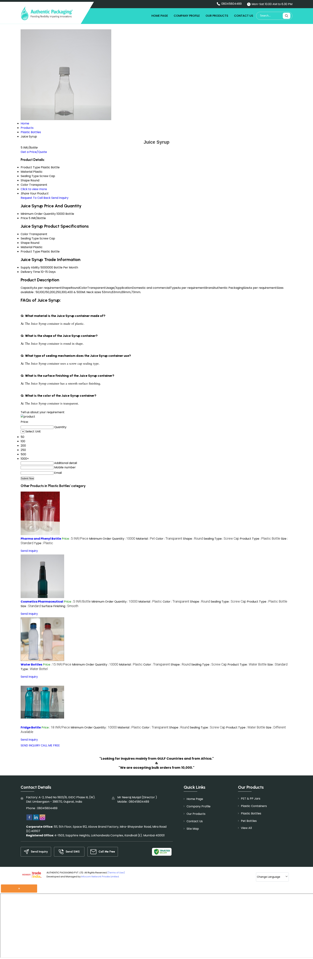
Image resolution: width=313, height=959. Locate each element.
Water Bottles (31, 664)
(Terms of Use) (116, 872)
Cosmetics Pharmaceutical (42, 601)
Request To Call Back (36, 198)
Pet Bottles (249, 821)
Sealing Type (30, 238)
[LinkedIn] (36, 817)
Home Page (159, 16)
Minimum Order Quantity (38, 214)
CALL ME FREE (50, 745)
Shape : (193, 539)
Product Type (30, 251)
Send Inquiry (59, 198)
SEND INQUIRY (30, 745)
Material (26, 247)
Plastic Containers (254, 806)
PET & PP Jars (250, 798)
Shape (25, 243)
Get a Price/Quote (34, 152)
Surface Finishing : (59, 606)
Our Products (217, 16)
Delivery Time (30, 272)
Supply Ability (30, 267)
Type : (43, 543)
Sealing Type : (221, 539)
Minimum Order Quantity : (112, 539)
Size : (31, 606)
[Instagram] (42, 817)
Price (24, 218)
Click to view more (34, 189)
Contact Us (243, 16)
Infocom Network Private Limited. (100, 876)
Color (24, 234)
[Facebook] (29, 817)
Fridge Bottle (31, 727)
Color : (169, 539)
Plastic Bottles (251, 813)
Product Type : (260, 539)
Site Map (193, 829)
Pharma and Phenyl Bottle (41, 539)
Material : (145, 539)
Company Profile (187, 16)
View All (246, 828)
